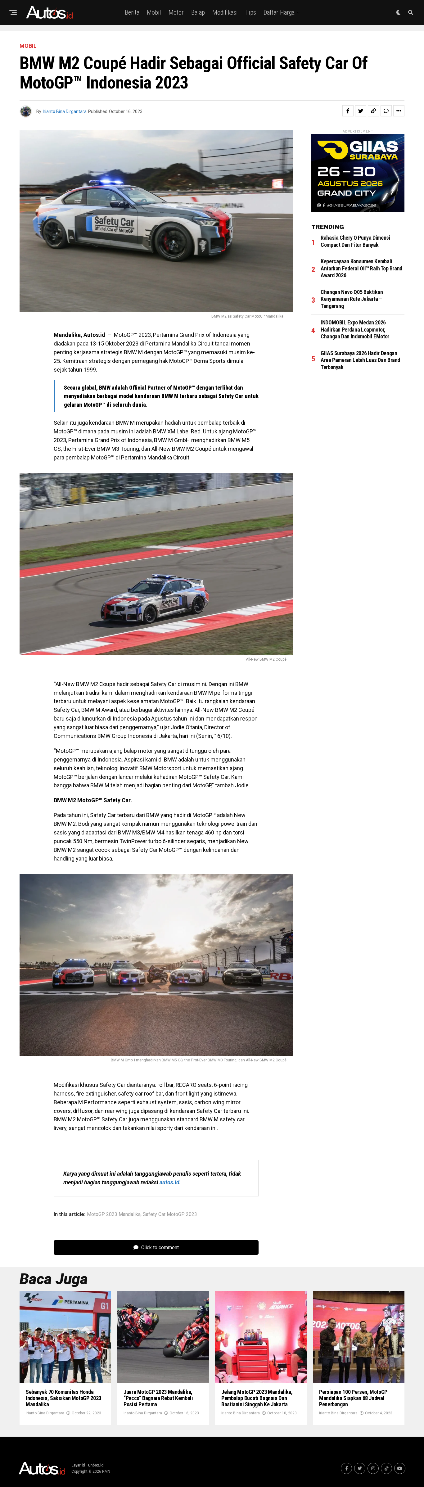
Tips (250, 12)
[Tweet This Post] (360, 110)
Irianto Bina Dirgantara (65, 111)
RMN (106, 1471)
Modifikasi (225, 12)
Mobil (154, 12)
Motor (176, 12)
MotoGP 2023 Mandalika (114, 1214)
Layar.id (78, 1465)
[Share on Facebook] (348, 110)
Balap (198, 12)
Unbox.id (95, 1465)
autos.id (169, 1182)
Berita (132, 12)
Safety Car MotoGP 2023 (170, 1214)
